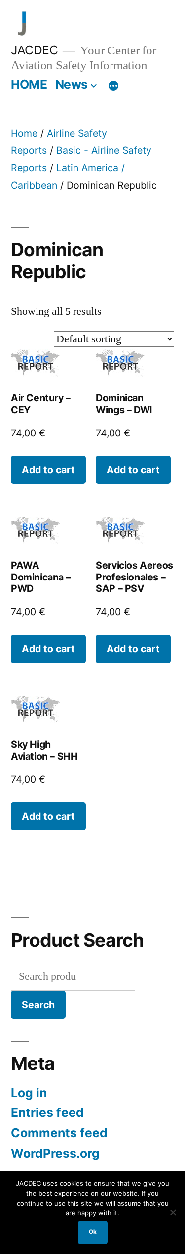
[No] (173, 1212)
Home (24, 133)
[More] (113, 86)
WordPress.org (55, 1153)
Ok (93, 1231)
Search (38, 1005)
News (71, 84)
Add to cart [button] (48, 470)
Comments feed (59, 1132)
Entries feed (47, 1112)
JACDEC (34, 50)
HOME (29, 84)
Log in (29, 1092)
